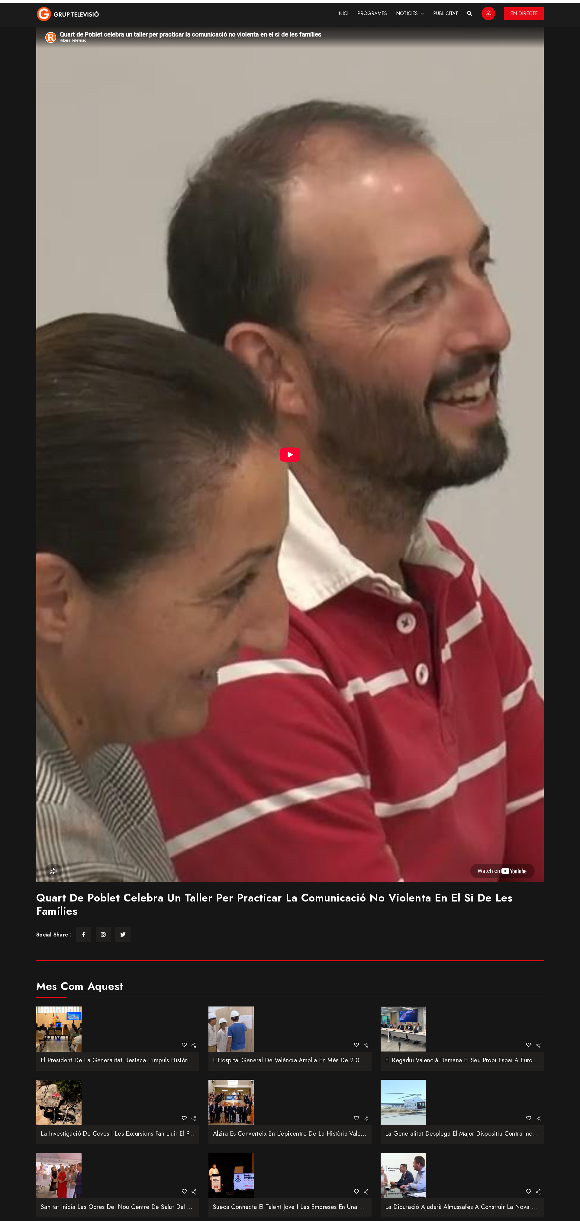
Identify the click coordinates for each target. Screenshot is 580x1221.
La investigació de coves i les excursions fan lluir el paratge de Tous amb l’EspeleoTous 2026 (170, 1133)
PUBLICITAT (445, 13)
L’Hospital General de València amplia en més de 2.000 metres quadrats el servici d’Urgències (344, 1060)
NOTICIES (407, 13)
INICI (342, 13)
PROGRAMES (372, 13)
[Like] (184, 1045)
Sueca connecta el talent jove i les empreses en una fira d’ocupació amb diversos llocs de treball (349, 1207)
